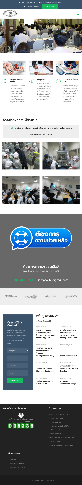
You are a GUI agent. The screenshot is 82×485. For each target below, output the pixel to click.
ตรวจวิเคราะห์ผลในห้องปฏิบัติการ (59, 426)
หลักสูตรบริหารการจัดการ (17, 467)
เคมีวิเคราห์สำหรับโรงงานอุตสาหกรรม (61, 430)
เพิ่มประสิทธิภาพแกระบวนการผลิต (41, 134)
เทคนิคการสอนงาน (66, 128)
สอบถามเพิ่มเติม (50, 6)
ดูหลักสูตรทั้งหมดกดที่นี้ (43, 321)
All (12, 128)
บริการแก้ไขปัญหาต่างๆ (68, 356)
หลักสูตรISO (41, 79)
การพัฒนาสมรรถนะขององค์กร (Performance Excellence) (69, 368)
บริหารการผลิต (53, 128)
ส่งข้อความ (14, 380)
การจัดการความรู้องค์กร (23, 128)
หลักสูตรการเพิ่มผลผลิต (16, 463)
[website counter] (21, 426)
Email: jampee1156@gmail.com (50, 3)
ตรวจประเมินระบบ (39, 128)
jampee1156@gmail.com (53, 280)
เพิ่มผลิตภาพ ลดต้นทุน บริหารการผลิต (61, 445)
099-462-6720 (23, 280)
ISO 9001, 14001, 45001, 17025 (59, 414)
